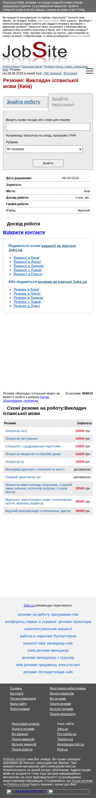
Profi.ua (62, 749)
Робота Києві (11, 66)
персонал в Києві (48, 20)
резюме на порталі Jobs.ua (62, 282)
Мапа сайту (18, 704)
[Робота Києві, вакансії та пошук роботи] (35, 52)
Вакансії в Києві (26, 257)
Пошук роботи (22, 749)
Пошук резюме (60, 704)
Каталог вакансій (24, 744)
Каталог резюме (61, 709)
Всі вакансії (20, 734)
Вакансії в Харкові (29, 266)
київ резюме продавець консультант (48, 664)
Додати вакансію (62, 693)
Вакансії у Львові (27, 270)
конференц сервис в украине (30, 621)
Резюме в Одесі (27, 306)
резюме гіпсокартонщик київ (48, 672)
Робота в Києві (14, 759)
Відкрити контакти (24, 232)
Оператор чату (16, 431)
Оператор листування (21, 438)
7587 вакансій (52, 73)
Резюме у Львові (27, 302)
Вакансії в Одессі (28, 274)
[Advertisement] (48, 352)
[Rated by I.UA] (68, 793)
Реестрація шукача (25, 724)
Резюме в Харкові (28, 297)
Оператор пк (14, 462)
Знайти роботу (23, 101)
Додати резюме (23, 729)
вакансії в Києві (79, 35)
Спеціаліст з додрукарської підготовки (33, 446)
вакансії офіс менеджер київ (48, 643)
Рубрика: (12, 142)
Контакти (16, 693)
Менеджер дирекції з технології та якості (35, 469)
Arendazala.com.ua (70, 744)
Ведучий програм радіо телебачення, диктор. (38, 511)
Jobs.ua (29, 605)
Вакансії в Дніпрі (27, 261)
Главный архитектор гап (23, 477)
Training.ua (65, 739)
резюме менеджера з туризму (48, 657)
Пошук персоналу (63, 714)
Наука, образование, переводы (26, 398)
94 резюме (70, 73)
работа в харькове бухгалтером (48, 636)
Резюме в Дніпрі (27, 293)
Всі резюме (58, 698)
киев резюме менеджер (48, 650)
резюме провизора (75, 621)
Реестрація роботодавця (68, 688)
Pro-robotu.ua (66, 734)
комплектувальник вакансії (48, 629)
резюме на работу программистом (48, 614)
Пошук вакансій (23, 739)
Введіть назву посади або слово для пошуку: (38, 120)
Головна (16, 688)
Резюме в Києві (26, 289)
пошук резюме (82, 781)
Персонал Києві (32, 66)
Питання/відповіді (23, 698)
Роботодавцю (20, 709)
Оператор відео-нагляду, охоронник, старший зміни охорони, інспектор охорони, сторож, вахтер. (38, 488)
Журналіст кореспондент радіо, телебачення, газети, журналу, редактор (38, 501)
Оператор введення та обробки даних (33, 454)
